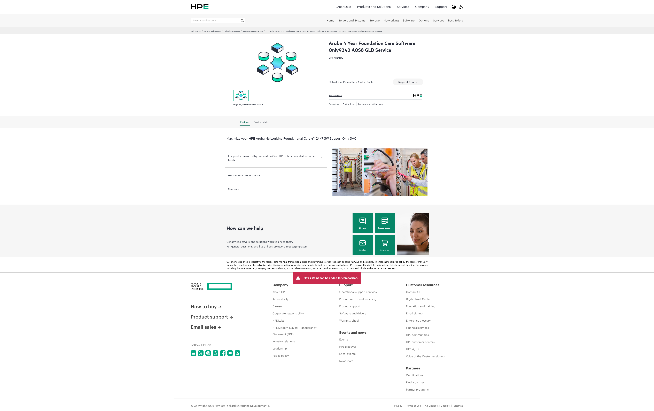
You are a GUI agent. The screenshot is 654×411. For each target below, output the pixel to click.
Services (403, 7)
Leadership (279, 348)
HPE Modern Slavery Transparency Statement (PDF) (294, 331)
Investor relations (283, 341)
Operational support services (358, 292)
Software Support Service (253, 31)
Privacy (398, 405)
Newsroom (346, 361)
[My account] (461, 6)
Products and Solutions (374, 7)
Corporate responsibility (288, 313)
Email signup (414, 313)
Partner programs (417, 389)
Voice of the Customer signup (425, 356)
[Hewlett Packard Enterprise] (199, 6)
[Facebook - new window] (222, 353)
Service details (335, 95)
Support (441, 7)
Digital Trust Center (418, 299)
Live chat (362, 227)
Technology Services (232, 31)
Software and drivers (352, 313)
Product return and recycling (357, 299)
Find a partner (415, 382)
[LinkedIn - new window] (193, 353)
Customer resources (422, 285)
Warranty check (349, 320)
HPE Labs (278, 320)
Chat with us (348, 103)
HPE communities (417, 335)
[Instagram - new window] (208, 353)
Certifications (414, 375)
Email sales (203, 327)
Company (422, 7)
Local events (347, 353)
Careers (277, 306)
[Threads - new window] (215, 353)
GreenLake (343, 7)
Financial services (417, 327)
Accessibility (280, 299)
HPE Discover (347, 346)
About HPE (279, 292)
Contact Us (413, 292)
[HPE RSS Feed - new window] (237, 353)
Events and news (353, 332)
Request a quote (408, 82)
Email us (362, 250)
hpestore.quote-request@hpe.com (287, 246)
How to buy (385, 250)
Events (343, 339)
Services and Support (212, 31)
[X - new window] (201, 353)
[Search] (242, 20)
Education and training (420, 306)
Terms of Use (413, 405)
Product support (384, 227)
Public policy (280, 355)
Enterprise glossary (418, 320)
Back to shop (196, 31)
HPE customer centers (420, 342)
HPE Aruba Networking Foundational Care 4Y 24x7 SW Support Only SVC (295, 31)
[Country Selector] (454, 6)
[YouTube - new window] (230, 353)
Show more (233, 188)
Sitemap (458, 405)
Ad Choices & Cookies (437, 405)
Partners (413, 368)
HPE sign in (413, 349)
